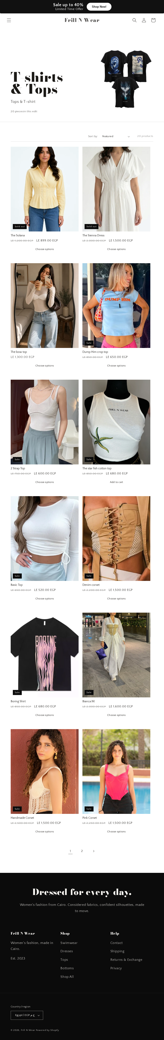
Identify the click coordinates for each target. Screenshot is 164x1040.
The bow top (19, 352)
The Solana (18, 235)
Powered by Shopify (47, 1030)
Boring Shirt (18, 701)
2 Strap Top (18, 468)
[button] (9, 20)
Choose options (44, 249)
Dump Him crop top (95, 352)
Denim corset (91, 585)
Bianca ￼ (88, 701)
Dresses (66, 951)
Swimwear (69, 943)
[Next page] (93, 851)
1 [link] (70, 851)
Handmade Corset (22, 818)
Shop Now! (99, 6)
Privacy (116, 968)
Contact (116, 943)
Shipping (117, 951)
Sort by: (93, 136)
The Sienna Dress (93, 235)
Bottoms (67, 968)
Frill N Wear (28, 1030)
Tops (64, 960)
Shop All (67, 977)
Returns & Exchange (126, 960)
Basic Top (17, 585)
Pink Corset (89, 818)
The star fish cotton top (96, 468)
